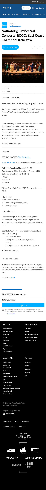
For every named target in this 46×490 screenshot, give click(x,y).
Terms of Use (7, 422)
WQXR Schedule (8, 331)
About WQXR (7, 368)
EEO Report (22, 427)
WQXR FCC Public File (9, 427)
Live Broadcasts (15, 26)
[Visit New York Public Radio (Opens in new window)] (23, 436)
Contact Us (6, 374)
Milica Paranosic (8, 162)
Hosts (5, 337)
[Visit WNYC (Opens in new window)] (11, 450)
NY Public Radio (8, 391)
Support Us (6, 365)
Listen (11, 47)
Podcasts (6, 340)
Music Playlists (7, 329)
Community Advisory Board (11, 388)
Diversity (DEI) (7, 382)
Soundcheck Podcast (31, 337)
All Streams (16, 14)
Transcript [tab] (15, 97)
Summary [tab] (5, 97)
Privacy (17, 422)
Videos (5, 343)
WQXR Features (8, 346)
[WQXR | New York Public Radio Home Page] (7, 8)
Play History (26, 14)
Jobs (4, 379)
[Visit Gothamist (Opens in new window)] (23, 450)
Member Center (38, 8)
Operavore (6, 349)
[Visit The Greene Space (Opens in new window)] (33, 465)
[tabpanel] (23, 174)
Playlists (27, 331)
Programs (6, 334)
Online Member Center (10, 377)
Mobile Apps (7, 362)
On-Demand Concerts (31, 334)
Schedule (35, 14)
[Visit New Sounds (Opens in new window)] (33, 458)
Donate (26, 8)
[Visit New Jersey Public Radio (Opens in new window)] (12, 465)
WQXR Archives (7, 352)
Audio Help (6, 371)
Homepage (28, 329)
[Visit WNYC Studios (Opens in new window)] (35, 450)
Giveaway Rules (8, 394)
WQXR (13, 277)
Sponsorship (7, 385)
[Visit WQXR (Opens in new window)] (12, 457)
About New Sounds (30, 340)
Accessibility (25, 422)
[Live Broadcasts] (5, 25)
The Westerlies (24, 157)
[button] (42, 80)
